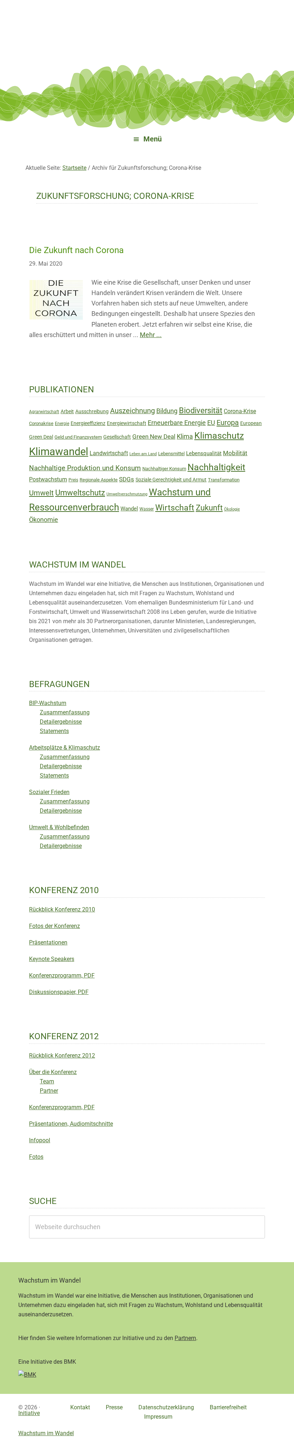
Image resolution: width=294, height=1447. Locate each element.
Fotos (36, 1156)
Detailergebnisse (61, 721)
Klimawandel (58, 451)
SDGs (126, 479)
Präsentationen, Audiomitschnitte (71, 1123)
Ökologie (232, 509)
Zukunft (209, 507)
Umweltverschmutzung (126, 494)
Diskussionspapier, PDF (59, 992)
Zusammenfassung (65, 712)
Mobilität (235, 453)
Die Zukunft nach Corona (76, 250)
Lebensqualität (204, 453)
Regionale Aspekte (99, 479)
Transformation (224, 479)
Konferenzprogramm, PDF (62, 975)
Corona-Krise (240, 411)
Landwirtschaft (109, 453)
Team (47, 1081)
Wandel (129, 508)
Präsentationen (48, 942)
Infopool (39, 1140)
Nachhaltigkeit (216, 467)
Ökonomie (43, 519)
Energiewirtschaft (126, 423)
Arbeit (67, 411)
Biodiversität (200, 410)
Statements (54, 731)
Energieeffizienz (88, 423)
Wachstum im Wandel (147, 23)
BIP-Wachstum (47, 703)
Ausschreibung (92, 411)
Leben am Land (143, 454)
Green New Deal (153, 436)
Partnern (185, 1338)
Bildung (166, 411)
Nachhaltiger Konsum (164, 468)
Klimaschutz (219, 435)
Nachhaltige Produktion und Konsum (85, 468)
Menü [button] (152, 139)
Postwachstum (48, 479)
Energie (62, 423)
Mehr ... (151, 335)
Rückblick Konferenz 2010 (62, 909)
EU (211, 422)
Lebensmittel (171, 453)
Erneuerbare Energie (177, 422)
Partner (49, 1090)
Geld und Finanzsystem (78, 437)
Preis (73, 479)
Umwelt (41, 493)
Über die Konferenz (53, 1072)
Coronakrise (41, 423)
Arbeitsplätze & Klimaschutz (64, 747)
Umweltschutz (80, 492)
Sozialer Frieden (49, 792)
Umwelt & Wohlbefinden (59, 827)
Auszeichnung (132, 411)
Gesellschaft (117, 437)
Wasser (146, 509)
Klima (185, 436)
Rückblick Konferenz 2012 (62, 1055)
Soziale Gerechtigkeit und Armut (171, 479)
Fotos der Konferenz (54, 926)
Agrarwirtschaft (44, 411)
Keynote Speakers (51, 959)
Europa (228, 422)
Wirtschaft (174, 508)
